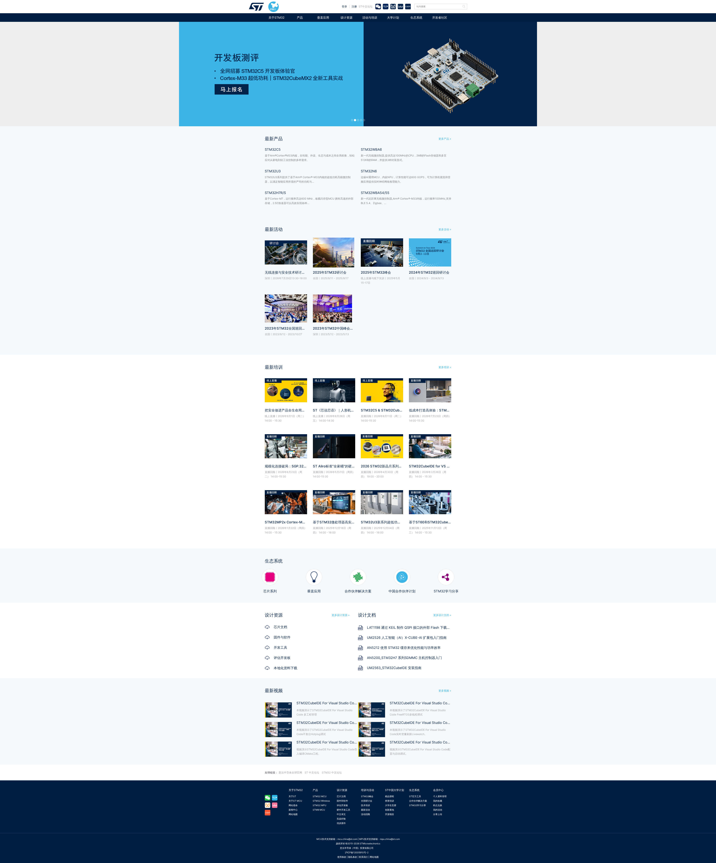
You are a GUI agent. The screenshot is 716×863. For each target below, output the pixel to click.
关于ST (292, 796)
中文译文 (341, 814)
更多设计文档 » (442, 615)
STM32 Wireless (321, 800)
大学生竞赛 (390, 805)
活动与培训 (369, 17)
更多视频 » (445, 690)
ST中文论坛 (366, 6)
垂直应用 (323, 17)
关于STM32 (276, 17)
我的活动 (437, 809)
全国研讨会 (366, 800)
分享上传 (437, 814)
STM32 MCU (319, 796)
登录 (344, 6)
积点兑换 (437, 805)
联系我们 (363, 857)
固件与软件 (282, 637)
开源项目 (389, 814)
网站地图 (293, 814)
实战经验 (341, 818)
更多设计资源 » (341, 615)
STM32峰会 (367, 796)
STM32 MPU (319, 805)
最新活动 (365, 809)
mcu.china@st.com (347, 839)
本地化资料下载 (285, 668)
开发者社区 (439, 17)
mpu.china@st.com (390, 839)
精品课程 (389, 796)
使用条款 (341, 857)
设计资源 (346, 17)
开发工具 (280, 647)
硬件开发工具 (343, 809)
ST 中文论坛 (312, 772)
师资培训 (389, 800)
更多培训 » (445, 367)
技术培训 (365, 805)
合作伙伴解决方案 (418, 800)
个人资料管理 (440, 796)
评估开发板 (282, 658)
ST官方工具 (415, 796)
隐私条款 (352, 857)
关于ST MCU (295, 800)
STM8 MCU (319, 809)
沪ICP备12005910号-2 (356, 852)
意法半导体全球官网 (290, 772)
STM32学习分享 (417, 805)
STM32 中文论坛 (332, 772)
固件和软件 (342, 800)
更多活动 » (445, 229)
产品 (300, 17)
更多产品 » (445, 138)
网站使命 (293, 805)
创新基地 (389, 809)
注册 (354, 6)
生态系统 (416, 17)
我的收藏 (437, 800)
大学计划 (393, 17)
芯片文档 (280, 627)
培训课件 (341, 823)
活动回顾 (365, 814)
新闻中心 (293, 809)
